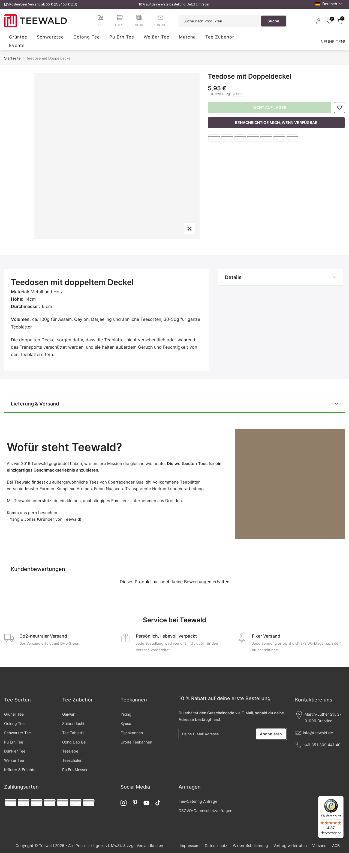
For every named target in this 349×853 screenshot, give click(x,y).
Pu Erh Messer (75, 769)
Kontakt (160, 24)
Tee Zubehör (219, 37)
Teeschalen (72, 760)
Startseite (12, 58)
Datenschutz (216, 845)
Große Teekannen (136, 742)
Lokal (119, 24)
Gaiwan (68, 714)
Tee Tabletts (73, 732)
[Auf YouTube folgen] (146, 803)
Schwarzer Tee (17, 732)
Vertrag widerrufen (290, 845)
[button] (329, 3)
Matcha (187, 37)
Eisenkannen (132, 732)
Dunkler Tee (14, 751)
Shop (100, 24)
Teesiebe (70, 751)
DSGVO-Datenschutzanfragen (205, 810)
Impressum (189, 845)
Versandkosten (150, 845)
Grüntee (18, 37)
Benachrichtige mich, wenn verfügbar (276, 122)
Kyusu (126, 723)
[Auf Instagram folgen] (124, 803)
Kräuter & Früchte (19, 769)
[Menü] (340, 799)
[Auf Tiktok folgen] (158, 803)
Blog (139, 24)
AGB (336, 845)
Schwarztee (50, 37)
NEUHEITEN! (333, 41)
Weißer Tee (156, 37)
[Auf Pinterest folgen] (135, 803)
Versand (238, 94)
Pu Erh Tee (121, 37)
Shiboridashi (73, 723)
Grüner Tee (14, 714)
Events (17, 45)
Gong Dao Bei (74, 742)
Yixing (126, 714)
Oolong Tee (86, 37)
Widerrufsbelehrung (250, 845)
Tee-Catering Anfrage (198, 801)
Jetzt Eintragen (198, 4)
